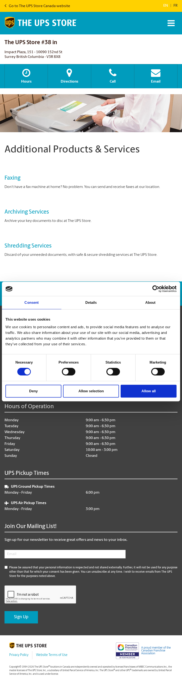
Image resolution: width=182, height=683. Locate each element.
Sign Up (21, 617)
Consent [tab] (31, 302)
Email (155, 82)
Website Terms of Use (52, 655)
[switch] (68, 371)
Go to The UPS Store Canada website (39, 6)
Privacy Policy (18, 655)
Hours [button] (26, 82)
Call (113, 82)
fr (175, 6)
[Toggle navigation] (170, 23)
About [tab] (150, 302)
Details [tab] (91, 302)
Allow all (148, 391)
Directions (69, 82)
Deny (33, 391)
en (165, 6)
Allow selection (91, 391)
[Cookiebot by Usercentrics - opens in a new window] (156, 288)
